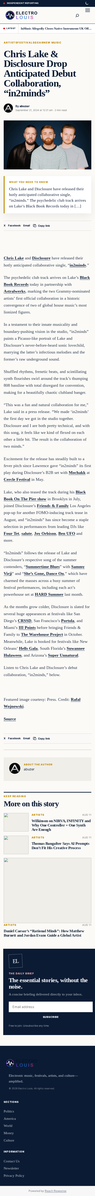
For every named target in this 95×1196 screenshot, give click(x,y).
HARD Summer (49, 594)
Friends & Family (53, 505)
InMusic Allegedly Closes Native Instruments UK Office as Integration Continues (56, 28)
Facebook (14, 225)
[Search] (77, 15)
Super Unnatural (63, 655)
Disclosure (41, 258)
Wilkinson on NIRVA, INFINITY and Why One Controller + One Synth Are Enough (61, 825)
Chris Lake (14, 258)
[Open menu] (88, 15)
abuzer (25, 106)
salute (26, 533)
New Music (52, 42)
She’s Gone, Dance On (44, 573)
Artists (10, 42)
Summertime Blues (43, 566)
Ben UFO (66, 533)
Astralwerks (14, 291)
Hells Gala (28, 648)
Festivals (26, 42)
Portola (67, 620)
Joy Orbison (45, 533)
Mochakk (77, 472)
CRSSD (24, 620)
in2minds (78, 265)
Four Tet (11, 533)
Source (10, 719)
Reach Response (55, 1191)
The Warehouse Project (42, 634)
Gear (39, 42)
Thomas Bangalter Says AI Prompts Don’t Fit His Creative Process (60, 845)
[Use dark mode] (87, 3)
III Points (27, 627)
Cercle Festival (17, 479)
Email (26, 225)
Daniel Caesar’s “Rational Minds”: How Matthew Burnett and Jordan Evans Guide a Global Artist (44, 933)
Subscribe (51, 1017)
